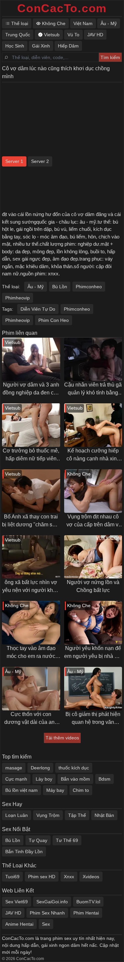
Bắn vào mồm (75, 779)
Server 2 (40, 161)
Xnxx (69, 876)
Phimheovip (17, 297)
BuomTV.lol (88, 901)
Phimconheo (89, 286)
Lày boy (44, 779)
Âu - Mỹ (35, 286)
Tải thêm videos (62, 737)
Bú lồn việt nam (21, 790)
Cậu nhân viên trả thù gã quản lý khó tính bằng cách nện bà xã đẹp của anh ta (93, 389)
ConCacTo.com (62, 8)
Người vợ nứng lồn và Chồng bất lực (93, 586)
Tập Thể (77, 815)
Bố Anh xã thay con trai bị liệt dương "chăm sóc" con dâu (31, 521)
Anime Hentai (19, 924)
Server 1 (14, 161)
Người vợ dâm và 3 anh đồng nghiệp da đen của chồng (31, 389)
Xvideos (91, 876)
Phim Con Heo (53, 320)
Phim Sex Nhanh (47, 912)
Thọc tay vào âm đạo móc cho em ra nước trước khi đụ (31, 652)
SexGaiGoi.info (52, 901)
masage (13, 767)
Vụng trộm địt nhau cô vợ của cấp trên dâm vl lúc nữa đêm (93, 521)
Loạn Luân (16, 815)
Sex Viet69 (16, 901)
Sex (46, 924)
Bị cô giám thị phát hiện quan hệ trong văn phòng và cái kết (92, 718)
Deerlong (40, 767)
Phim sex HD (41, 876)
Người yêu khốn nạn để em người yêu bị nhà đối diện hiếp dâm (93, 652)
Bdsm (104, 779)
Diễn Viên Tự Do (38, 309)
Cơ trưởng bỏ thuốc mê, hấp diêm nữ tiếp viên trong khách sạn (31, 455)
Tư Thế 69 (67, 840)
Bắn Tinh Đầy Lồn (24, 851)
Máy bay (55, 790)
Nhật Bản (104, 815)
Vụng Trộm (48, 815)
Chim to (81, 790)
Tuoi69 (12, 876)
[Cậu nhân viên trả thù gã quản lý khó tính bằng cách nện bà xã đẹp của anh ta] (93, 359)
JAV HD (13, 912)
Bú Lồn (59, 286)
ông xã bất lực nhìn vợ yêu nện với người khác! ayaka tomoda (31, 586)
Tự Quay (38, 840)
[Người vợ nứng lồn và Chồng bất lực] (93, 557)
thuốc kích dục (74, 767)
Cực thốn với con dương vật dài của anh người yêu (31, 718)
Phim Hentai (86, 912)
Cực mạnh (16, 779)
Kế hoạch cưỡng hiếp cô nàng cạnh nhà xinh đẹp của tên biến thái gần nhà (93, 455)
